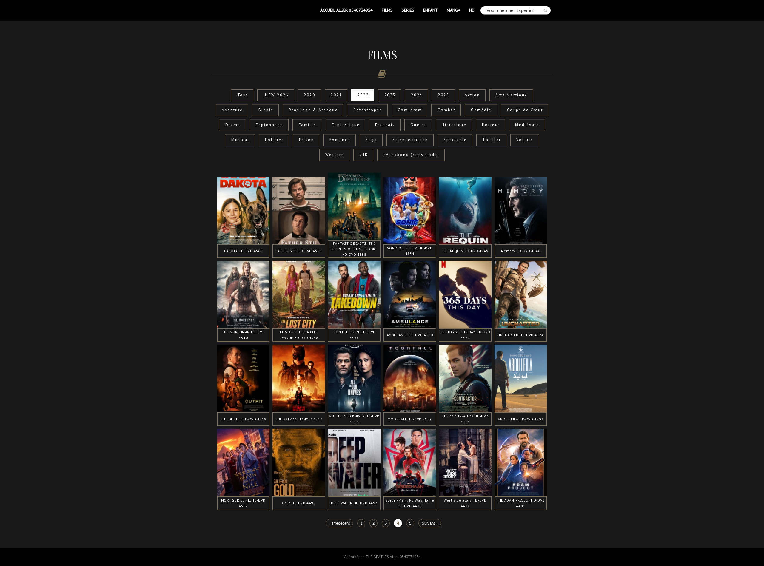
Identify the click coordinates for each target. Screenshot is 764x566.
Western (334, 154)
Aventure (232, 109)
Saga (371, 139)
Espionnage (269, 124)
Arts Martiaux (511, 95)
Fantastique (346, 124)
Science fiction (410, 139)
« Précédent (339, 523)
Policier (274, 139)
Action (472, 95)
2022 (363, 95)
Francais (385, 124)
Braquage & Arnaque (313, 109)
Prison (306, 139)
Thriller (491, 139)
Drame (233, 124)
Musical (240, 139)
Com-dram (410, 109)
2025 (443, 95)
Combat (447, 109)
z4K (364, 154)
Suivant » (430, 523)
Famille (308, 124)
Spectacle (455, 139)
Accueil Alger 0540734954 (346, 10)
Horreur (491, 124)
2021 (336, 95)
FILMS (387, 10)
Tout (242, 95)
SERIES (408, 10)
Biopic (266, 109)
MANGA (453, 10)
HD (472, 10)
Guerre (418, 124)
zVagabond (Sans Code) (411, 154)
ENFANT (430, 10)
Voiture (524, 139)
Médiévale (527, 124)
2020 (309, 95)
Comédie (481, 109)
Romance (339, 139)
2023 (390, 95)
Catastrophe (368, 109)
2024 (416, 95)
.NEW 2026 (276, 95)
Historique (454, 124)
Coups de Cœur (525, 109)
